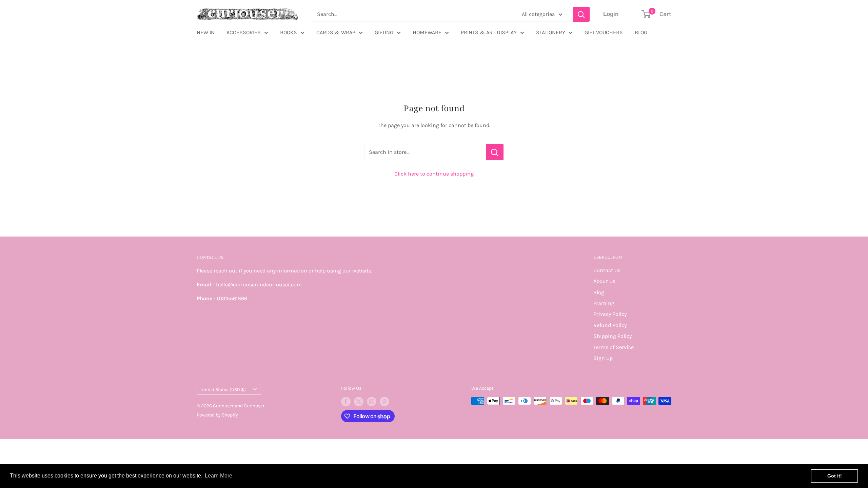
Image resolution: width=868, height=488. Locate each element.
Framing (603, 303)
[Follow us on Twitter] (358, 401)
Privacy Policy (610, 314)
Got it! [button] (834, 476)
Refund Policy (610, 325)
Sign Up (603, 358)
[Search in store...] (495, 152)
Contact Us (606, 270)
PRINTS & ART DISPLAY (489, 32)
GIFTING (384, 32)
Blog (598, 292)
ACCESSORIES (243, 32)
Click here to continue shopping (434, 173)
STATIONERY (550, 32)
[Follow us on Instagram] (371, 401)
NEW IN (206, 32)
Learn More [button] (218, 476)
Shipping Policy (612, 336)
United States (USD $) (223, 389)
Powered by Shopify (217, 415)
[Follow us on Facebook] (346, 401)
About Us (604, 281)
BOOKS (288, 32)
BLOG (641, 32)
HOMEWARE (427, 32)
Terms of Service (613, 347)
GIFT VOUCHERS (604, 32)
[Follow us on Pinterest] (384, 401)
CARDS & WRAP (335, 32)
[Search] (581, 14)
